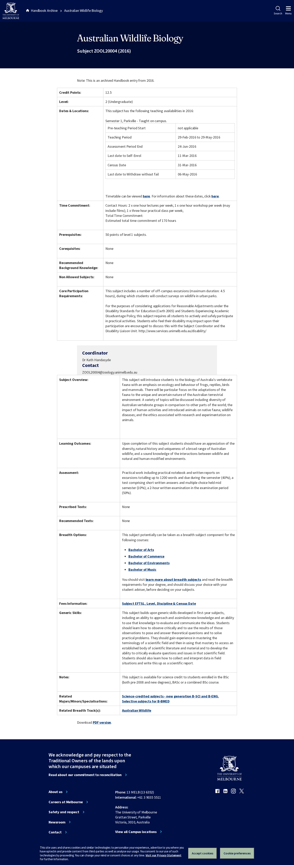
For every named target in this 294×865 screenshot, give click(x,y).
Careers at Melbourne (66, 802)
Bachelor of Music (142, 569)
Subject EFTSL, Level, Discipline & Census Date (159, 603)
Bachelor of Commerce (146, 556)
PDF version (102, 722)
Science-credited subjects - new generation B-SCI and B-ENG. (170, 696)
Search (278, 13)
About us (55, 792)
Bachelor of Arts (141, 549)
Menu (288, 13)
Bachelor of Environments (149, 563)
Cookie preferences (237, 853)
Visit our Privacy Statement (163, 855)
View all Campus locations (136, 832)
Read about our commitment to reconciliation (85, 775)
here (146, 196)
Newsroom (57, 822)
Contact (55, 832)
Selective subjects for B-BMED (146, 701)
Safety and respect (64, 812)
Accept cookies (202, 853)
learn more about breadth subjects (173, 579)
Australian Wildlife (136, 710)
